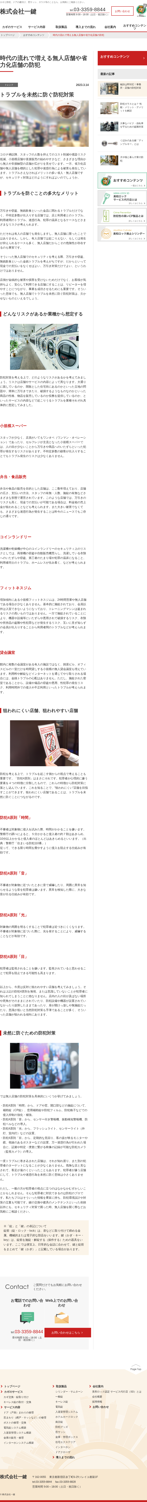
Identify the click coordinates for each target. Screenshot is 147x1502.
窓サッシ (60, 1431)
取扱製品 (61, 27)
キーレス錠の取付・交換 (17, 1402)
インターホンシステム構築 (19, 1442)
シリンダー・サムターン (69, 1391)
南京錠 (59, 1421)
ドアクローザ (62, 1452)
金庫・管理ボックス (66, 1437)
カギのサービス (12, 27)
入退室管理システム (66, 1411)
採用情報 (97, 1401)
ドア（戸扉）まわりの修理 (19, 1412)
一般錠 (59, 1396)
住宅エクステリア (65, 1442)
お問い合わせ (122, 11)
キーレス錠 (61, 1401)
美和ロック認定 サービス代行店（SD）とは (116, 1391)
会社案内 (110, 27)
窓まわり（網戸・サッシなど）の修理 (25, 1417)
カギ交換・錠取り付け (16, 1397)
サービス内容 (36, 27)
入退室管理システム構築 (17, 1432)
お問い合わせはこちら (65, 1332)
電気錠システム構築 (15, 1427)
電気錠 (59, 1406)
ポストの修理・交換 (15, 1422)
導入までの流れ (86, 27)
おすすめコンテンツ (134, 27)
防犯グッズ (61, 1426)
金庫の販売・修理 (14, 1437)
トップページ (8, 35)
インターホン (62, 1447)
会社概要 (97, 1396)
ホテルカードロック (66, 1416)
